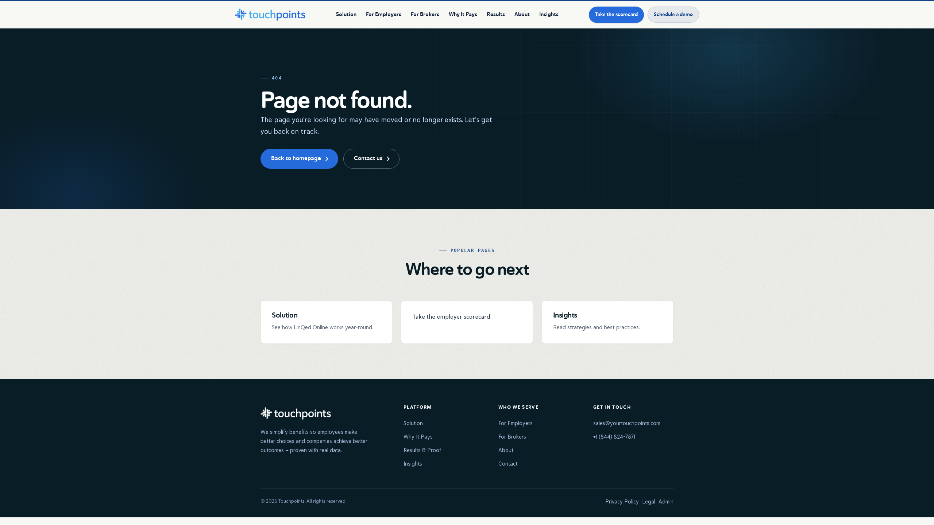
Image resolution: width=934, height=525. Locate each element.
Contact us (368, 159)
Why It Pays (463, 14)
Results (496, 14)
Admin (666, 501)
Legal (648, 501)
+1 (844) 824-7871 (614, 436)
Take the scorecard (616, 14)
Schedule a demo (673, 14)
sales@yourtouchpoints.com (626, 423)
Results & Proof (422, 450)
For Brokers (425, 14)
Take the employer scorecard (451, 316)
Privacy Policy (622, 501)
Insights (549, 14)
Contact (507, 463)
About (522, 14)
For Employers (383, 14)
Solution (346, 14)
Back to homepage (296, 159)
